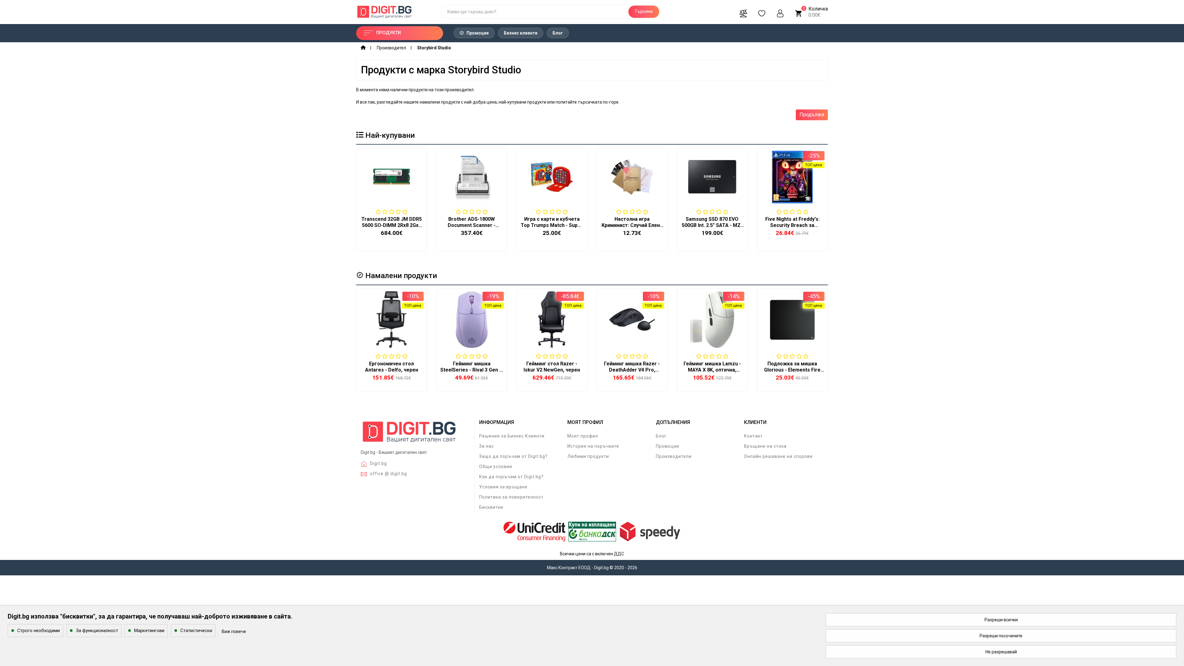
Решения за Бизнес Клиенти (512, 436)
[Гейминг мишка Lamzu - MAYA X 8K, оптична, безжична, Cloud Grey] (712, 319)
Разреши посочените (1001, 635)
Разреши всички (1001, 619)
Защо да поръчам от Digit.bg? (513, 456)
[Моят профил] (780, 11)
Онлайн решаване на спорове (778, 456)
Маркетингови (149, 630)
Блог (558, 33)
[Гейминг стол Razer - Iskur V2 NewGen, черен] (551, 319)
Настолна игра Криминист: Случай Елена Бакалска (632, 225)
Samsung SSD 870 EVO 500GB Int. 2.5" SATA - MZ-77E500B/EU (712, 225)
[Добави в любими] (391, 354)
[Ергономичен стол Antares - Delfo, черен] (391, 319)
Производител (391, 47)
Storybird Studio (434, 47)
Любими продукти (588, 456)
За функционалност (97, 630)
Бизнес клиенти (520, 33)
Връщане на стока (765, 446)
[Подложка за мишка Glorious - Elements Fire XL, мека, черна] (792, 319)
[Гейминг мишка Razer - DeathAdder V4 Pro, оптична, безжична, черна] (632, 319)
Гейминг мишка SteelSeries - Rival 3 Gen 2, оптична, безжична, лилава (471, 373)
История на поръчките (593, 446)
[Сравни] (743, 11)
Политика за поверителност (511, 497)
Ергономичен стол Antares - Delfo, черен (391, 367)
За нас (486, 446)
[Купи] (376, 354)
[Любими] (761, 11)
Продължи (812, 114)
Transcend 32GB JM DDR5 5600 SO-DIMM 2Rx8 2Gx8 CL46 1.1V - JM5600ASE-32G (391, 228)
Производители (674, 456)
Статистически (196, 630)
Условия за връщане (503, 486)
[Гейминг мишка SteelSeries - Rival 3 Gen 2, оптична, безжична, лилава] (471, 319)
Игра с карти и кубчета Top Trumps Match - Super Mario (552, 225)
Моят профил (582, 436)
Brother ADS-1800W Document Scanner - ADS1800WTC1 (471, 225)
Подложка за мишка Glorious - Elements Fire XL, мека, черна (792, 370)
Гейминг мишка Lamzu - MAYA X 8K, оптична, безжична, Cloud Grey (712, 370)
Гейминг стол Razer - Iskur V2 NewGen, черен (552, 367)
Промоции (477, 33)
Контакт (753, 436)
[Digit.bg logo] (409, 433)
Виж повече (234, 631)
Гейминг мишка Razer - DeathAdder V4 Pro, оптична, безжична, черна (632, 373)
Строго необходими (38, 630)
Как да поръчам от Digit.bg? (511, 476)
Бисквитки (491, 507)
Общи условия (495, 466)
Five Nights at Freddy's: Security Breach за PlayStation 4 (792, 225)
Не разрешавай (1001, 651)
